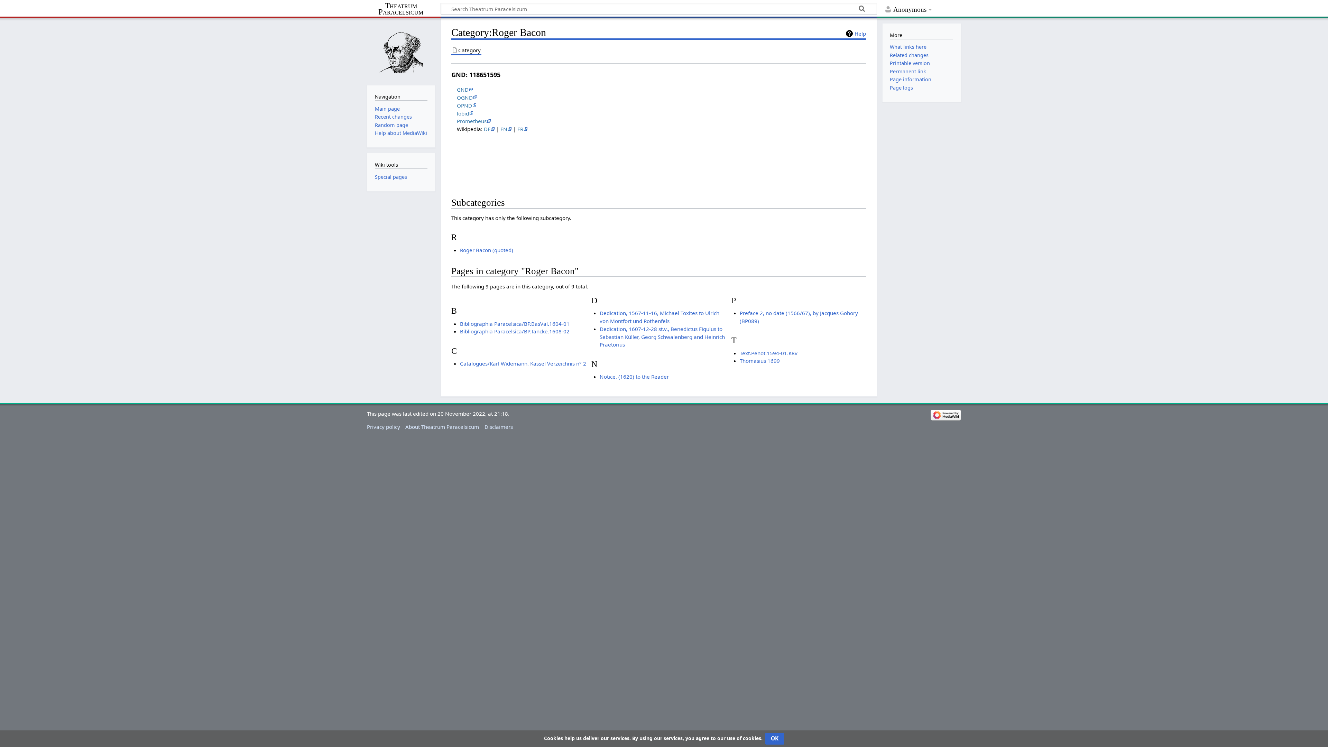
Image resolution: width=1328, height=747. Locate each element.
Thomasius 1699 (760, 360)
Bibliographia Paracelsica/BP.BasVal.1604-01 (515, 323)
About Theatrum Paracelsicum (442, 426)
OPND (464, 105)
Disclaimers (499, 426)
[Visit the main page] (401, 51)
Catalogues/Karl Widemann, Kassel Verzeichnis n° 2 (523, 363)
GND (463, 89)
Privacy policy (383, 426)
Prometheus (472, 121)
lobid (463, 113)
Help (860, 33)
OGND (465, 97)
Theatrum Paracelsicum (400, 9)
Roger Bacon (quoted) (486, 250)
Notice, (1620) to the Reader (634, 376)
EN (503, 129)
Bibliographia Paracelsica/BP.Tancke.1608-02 (515, 331)
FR (520, 129)
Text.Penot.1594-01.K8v (768, 353)
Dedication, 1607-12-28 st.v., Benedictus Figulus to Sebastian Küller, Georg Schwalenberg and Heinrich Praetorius (662, 336)
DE (487, 129)
